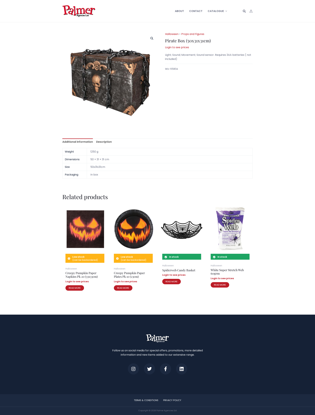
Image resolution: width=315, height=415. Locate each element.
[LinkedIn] (181, 368)
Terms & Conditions (146, 400)
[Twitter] (149, 368)
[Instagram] (133, 368)
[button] (225, 11)
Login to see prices (177, 47)
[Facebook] (165, 368)
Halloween (171, 34)
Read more (75, 288)
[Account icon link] (251, 11)
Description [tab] (104, 142)
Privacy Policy (172, 400)
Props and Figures (192, 34)
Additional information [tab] (77, 142)
